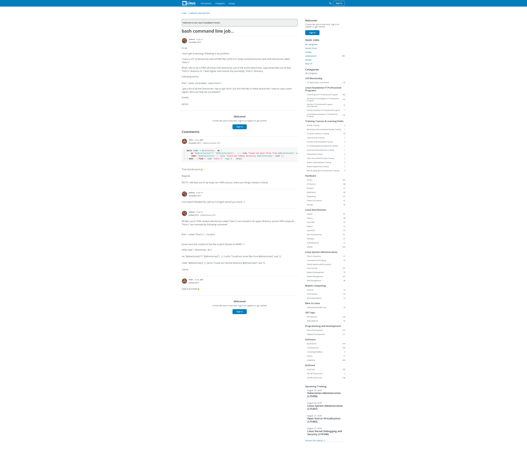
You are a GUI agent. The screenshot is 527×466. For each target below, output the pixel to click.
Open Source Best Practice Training (326, 158)
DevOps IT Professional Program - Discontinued (326, 105)
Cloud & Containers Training (326, 133)
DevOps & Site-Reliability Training (326, 142)
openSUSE (326, 230)
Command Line (326, 348)
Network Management (326, 272)
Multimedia (326, 192)
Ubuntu (326, 247)
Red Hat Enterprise (326, 234)
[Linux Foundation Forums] (189, 3)
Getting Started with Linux (326, 307)
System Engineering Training (326, 166)
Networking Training (326, 154)
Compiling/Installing (326, 352)
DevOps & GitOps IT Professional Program (326, 110)
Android (326, 290)
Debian (326, 214)
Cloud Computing (326, 256)
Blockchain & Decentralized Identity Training (326, 129)
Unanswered (325, 56)
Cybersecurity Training (326, 138)
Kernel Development (326, 330)
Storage (326, 204)
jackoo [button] (192, 39)
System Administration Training (326, 162)
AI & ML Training (326, 125)
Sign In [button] (239, 126)
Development (326, 294)
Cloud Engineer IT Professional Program (326, 94)
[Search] (330, 3)
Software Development (326, 334)
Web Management (326, 280)
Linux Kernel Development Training (326, 150)
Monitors (326, 188)
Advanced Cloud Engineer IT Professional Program (326, 100)
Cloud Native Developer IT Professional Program (326, 115)
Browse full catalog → (315, 440)
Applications (326, 344)
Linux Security (326, 268)
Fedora (326, 218)
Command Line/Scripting (326, 260)
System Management (326, 276)
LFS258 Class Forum (326, 378)
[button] (184, 40)
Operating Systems (326, 298)
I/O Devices (326, 184)
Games (326, 356)
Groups (308, 59)
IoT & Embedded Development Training (326, 146)
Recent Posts (311, 48)
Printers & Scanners (326, 200)
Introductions (326, 317)
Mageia (326, 226)
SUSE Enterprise (326, 243)
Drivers (326, 180)
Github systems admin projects (319, 264)
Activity (308, 52)
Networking (326, 196)
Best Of (308, 63)
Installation (326, 360)
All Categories (311, 44)
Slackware (326, 239)
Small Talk (326, 369)
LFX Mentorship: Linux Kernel (326, 82)
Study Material (326, 321)
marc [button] (191, 140)
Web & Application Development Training (326, 170)
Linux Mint (326, 222)
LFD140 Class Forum (326, 373)
